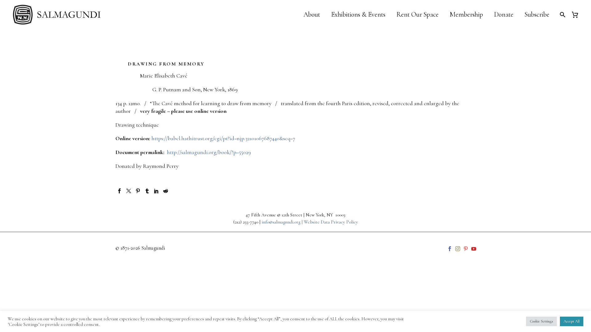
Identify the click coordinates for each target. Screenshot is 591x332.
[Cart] (577, 14)
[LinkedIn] (156, 190)
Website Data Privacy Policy (331, 222)
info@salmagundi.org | (283, 222)
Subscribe (537, 14)
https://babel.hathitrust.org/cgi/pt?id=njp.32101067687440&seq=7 (223, 138)
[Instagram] (457, 248)
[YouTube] (473, 248)
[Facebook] (119, 190)
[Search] (562, 14)
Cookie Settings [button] (541, 321)
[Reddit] (165, 190)
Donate (503, 14)
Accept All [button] (572, 321)
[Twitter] (128, 190)
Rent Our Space (417, 14)
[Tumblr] (147, 190)
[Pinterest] (137, 190)
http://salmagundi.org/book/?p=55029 (208, 152)
